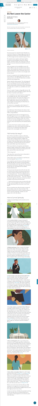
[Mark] (4, 17)
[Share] (4, 21)
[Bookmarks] (32, 8)
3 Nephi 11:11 (19, 373)
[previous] (1, 204)
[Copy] (4, 19)
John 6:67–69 (18, 159)
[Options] (36, 8)
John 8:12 (28, 373)
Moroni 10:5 (26, 255)
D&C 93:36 (17, 282)
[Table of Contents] (1, 7)
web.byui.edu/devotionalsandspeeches (12, 24)
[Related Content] (34, 8)
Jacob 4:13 (20, 352)
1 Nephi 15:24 (10, 319)
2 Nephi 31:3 (26, 225)
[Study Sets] (30, 8)
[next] (37, 204)
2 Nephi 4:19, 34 (25, 382)
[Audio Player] (35, 403)
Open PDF (28, 48)
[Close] (4, 16)
